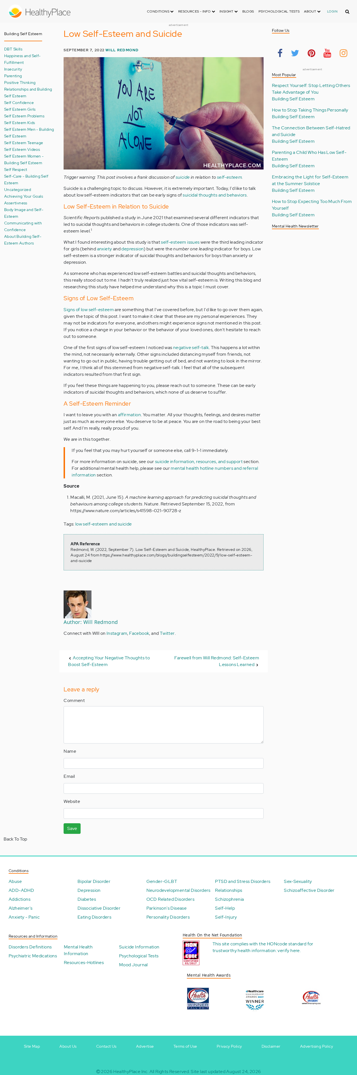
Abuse (15, 881)
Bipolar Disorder (94, 881)
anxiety (104, 249)
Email (69, 776)
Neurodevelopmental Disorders (178, 890)
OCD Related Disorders (170, 899)
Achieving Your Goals (23, 196)
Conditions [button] (158, 11)
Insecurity (13, 69)
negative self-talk (191, 347)
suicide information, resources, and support (199, 461)
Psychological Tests (279, 11)
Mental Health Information (78, 950)
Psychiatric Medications (33, 956)
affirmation (129, 415)
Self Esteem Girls (20, 109)
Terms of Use (185, 1046)
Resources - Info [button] (195, 11)
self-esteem (229, 177)
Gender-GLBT (161, 881)
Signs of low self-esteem (89, 310)
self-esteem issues (180, 242)
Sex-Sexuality (298, 881)
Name (70, 751)
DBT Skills (13, 49)
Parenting (13, 75)
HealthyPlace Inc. (130, 1071)
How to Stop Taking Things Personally (310, 110)
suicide (183, 177)
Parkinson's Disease (166, 908)
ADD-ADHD (21, 890)
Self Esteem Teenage (23, 142)
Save (72, 828)
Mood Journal (133, 965)
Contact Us (106, 1046)
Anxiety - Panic (24, 917)
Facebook (139, 633)
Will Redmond (122, 50)
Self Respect (15, 169)
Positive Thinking (20, 82)
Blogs (248, 11)
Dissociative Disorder (99, 908)
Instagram (117, 633)
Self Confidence (19, 102)
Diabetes (87, 899)
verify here (289, 950)
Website (72, 801)
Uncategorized (17, 189)
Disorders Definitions (30, 947)
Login (332, 11)
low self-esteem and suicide (103, 524)
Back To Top (15, 839)
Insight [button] (226, 11)
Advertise (145, 1046)
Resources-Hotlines (84, 962)
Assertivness (15, 202)
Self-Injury (226, 917)
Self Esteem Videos (22, 149)
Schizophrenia (229, 899)
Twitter (167, 633)
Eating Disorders (94, 917)
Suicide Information (139, 947)
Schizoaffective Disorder (309, 890)
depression (132, 249)
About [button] (310, 11)
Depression (89, 890)
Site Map (32, 1046)
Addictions (19, 899)
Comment (74, 700)
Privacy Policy (229, 1046)
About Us (67, 1046)
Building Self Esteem (293, 99)
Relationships (228, 890)
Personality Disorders (168, 917)
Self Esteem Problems (24, 115)
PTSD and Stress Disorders (242, 881)
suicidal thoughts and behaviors (215, 195)
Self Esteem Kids (19, 122)
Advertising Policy (316, 1046)
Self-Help (225, 908)
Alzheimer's (20, 908)
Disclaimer (271, 1046)
